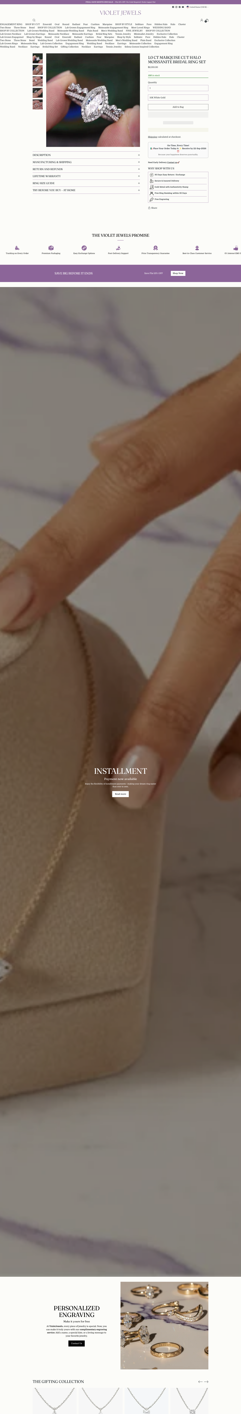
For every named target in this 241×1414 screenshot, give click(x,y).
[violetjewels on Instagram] (176, 7)
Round (65, 24)
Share (154, 208)
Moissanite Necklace (58, 34)
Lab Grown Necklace (10, 34)
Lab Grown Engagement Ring (80, 27)
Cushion (95, 24)
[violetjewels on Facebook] (173, 7)
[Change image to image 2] (38, 70)
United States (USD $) (198, 7)
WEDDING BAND (162, 27)
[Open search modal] (34, 20)
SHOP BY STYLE (123, 24)
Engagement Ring (75, 43)
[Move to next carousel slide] (206, 1382)
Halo (172, 24)
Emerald (47, 24)
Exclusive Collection (167, 34)
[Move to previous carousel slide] (200, 1382)
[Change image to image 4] (38, 93)
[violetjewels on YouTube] (183, 7)
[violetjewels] (120, 13)
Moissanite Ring (29, 43)
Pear (85, 24)
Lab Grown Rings (9, 43)
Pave (149, 24)
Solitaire (138, 37)
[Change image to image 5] (38, 104)
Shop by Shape (34, 37)
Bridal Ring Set (50, 47)
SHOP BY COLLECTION (50, 27)
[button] (178, 115)
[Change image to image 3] (38, 81)
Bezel (32, 27)
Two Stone (5, 27)
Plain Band (92, 31)
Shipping (152, 137)
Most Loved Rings (140, 27)
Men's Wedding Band (112, 31)
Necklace (109, 43)
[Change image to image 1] (38, 58)
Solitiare (139, 24)
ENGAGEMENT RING (11, 24)
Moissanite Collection (140, 43)
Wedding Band (45, 40)
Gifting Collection (70, 47)
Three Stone (20, 27)
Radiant (76, 24)
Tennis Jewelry (123, 34)
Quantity (152, 82)
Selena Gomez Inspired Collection (142, 47)
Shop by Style (124, 37)
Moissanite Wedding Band (70, 31)
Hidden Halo (161, 24)
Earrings (121, 43)
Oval (57, 24)
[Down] (38, 143)
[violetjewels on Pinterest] (179, 7)
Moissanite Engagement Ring (113, 27)
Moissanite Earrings (82, 34)
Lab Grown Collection (51, 43)
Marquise (107, 24)
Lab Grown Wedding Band (40, 31)
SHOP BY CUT (32, 24)
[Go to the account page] (201, 20)
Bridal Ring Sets (104, 34)
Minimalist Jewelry (144, 34)
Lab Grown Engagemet (12, 37)
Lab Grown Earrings (34, 34)
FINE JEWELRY (134, 31)
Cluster (182, 24)
